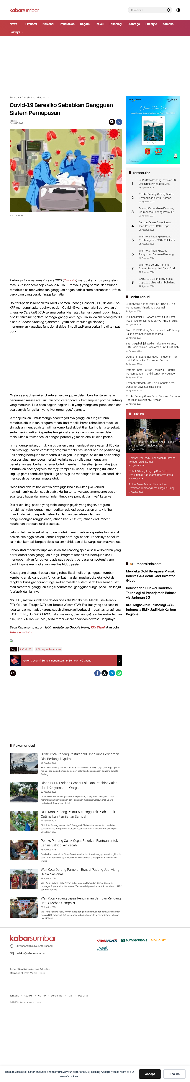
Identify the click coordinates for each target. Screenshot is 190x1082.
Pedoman (83, 995)
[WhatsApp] (119, 673)
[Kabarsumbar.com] (24, 10)
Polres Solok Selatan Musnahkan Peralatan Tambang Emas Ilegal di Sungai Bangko (153, 486)
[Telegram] (112, 673)
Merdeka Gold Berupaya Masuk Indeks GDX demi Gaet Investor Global (150, 576)
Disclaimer (57, 995)
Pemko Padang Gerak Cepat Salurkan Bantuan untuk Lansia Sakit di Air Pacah (153, 398)
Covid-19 (70, 280)
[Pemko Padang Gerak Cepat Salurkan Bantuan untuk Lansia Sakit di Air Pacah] (24, 850)
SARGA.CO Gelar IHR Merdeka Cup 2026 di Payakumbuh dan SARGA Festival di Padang (156, 280)
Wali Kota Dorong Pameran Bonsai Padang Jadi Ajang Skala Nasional (157, 266)
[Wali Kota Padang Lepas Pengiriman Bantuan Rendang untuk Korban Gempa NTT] (24, 907)
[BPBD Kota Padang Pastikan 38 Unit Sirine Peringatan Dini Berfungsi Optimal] (24, 763)
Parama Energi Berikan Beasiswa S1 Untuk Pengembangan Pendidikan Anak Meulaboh (151, 371)
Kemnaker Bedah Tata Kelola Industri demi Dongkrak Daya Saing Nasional (150, 385)
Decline (174, 1074)
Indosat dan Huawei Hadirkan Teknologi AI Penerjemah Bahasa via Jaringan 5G (151, 592)
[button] (168, 10)
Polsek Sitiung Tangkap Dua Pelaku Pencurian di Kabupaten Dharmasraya (151, 473)
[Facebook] (97, 673)
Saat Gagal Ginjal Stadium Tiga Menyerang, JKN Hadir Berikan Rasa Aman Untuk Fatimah (152, 345)
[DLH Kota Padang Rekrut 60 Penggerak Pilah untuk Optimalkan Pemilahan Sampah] (24, 821)
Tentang (14, 995)
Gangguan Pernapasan (49, 649)
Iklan (70, 995)
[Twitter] (104, 673)
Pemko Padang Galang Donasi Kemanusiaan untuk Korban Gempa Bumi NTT (156, 196)
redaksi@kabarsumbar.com (31, 953)
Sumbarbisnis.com (146, 564)
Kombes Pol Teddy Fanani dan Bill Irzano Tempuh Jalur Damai (152, 460)
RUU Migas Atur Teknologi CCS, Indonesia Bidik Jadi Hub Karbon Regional (151, 609)
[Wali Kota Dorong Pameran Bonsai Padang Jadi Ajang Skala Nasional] (24, 879)
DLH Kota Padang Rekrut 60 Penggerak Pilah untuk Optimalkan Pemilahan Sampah (152, 358)
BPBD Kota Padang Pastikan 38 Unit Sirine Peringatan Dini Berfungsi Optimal (157, 182)
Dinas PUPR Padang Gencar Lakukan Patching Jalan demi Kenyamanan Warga (153, 332)
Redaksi (13, 121)
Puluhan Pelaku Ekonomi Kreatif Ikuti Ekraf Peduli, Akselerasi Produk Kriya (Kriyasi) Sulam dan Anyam (152, 319)
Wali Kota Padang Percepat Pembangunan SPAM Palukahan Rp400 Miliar (157, 238)
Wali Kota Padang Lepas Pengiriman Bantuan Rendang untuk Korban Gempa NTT (156, 252)
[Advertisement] (95, 66)
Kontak (42, 995)
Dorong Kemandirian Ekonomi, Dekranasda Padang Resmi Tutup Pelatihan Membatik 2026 (158, 210)
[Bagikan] (119, 122)
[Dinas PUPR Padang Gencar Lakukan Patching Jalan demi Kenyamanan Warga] (24, 792)
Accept (150, 1074)
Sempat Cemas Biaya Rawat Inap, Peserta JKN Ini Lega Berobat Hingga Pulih (155, 224)
